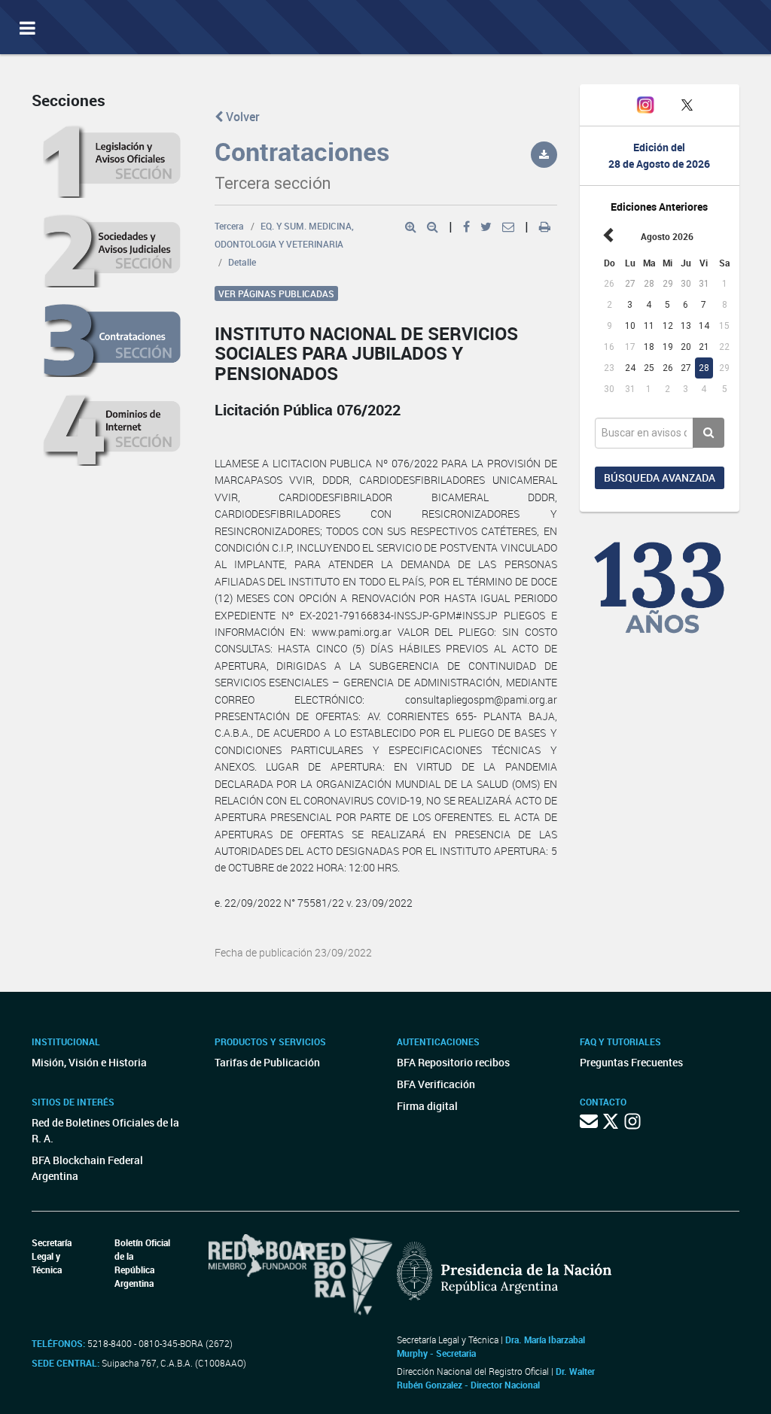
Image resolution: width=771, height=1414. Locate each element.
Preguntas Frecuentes (631, 1062)
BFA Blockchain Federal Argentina (87, 1168)
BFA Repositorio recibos (453, 1062)
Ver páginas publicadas (276, 293)
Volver (241, 116)
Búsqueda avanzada (659, 477)
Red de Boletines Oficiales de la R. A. (105, 1130)
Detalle (242, 262)
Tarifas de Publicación (267, 1062)
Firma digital (427, 1106)
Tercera (229, 226)
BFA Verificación (436, 1084)
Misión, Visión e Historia (89, 1062)
